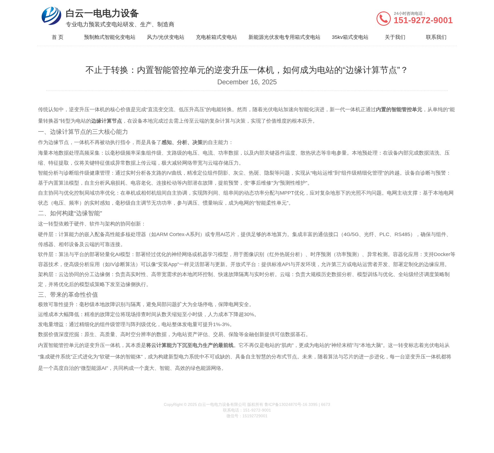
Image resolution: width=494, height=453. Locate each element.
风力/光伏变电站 (165, 37)
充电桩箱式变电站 (216, 37)
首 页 (57, 37)
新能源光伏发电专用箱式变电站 (284, 37)
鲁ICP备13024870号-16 (285, 404)
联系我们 (436, 37)
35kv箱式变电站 (350, 37)
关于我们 (395, 37)
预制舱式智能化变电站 (110, 37)
